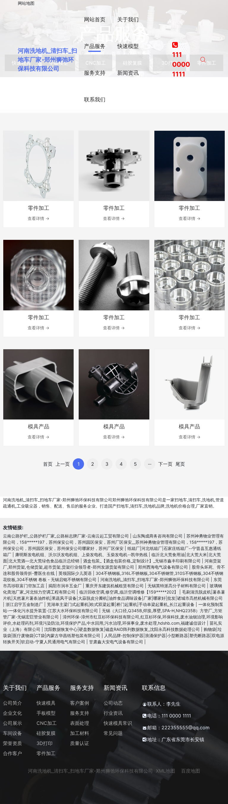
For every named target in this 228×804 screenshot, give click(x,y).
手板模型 (46, 713)
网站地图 (26, 3)
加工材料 (79, 733)
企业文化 (12, 713)
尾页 (180, 464)
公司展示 (12, 723)
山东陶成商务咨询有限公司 (158, 535)
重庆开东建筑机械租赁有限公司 (115, 585)
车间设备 (12, 733)
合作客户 (12, 753)
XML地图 (165, 771)
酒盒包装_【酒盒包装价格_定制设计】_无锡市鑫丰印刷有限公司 (142, 560)
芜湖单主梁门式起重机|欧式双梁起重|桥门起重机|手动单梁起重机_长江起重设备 (120, 604)
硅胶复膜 (46, 733)
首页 (48, 464)
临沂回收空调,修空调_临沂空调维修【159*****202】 (128, 591)
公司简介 (12, 703)
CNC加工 (47, 723)
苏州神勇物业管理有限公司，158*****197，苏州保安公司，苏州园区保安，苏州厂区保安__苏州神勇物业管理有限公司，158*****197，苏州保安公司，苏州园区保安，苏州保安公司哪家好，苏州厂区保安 (113, 542)
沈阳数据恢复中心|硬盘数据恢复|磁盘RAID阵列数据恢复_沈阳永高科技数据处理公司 (122, 629)
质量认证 (79, 743)
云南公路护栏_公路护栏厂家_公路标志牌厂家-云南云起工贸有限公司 (66, 535)
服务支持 (79, 713)
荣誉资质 (12, 743)
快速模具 (46, 703)
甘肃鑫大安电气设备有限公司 (116, 641)
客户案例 (79, 703)
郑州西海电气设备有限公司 (163, 567)
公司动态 (113, 703)
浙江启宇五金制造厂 (24, 604)
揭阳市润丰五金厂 (65, 585)
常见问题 (113, 733)
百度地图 (190, 771)
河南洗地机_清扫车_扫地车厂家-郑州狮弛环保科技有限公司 (47, 59)
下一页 (165, 464)
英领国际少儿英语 (75, 573)
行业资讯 (113, 713)
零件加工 (46, 753)
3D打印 (45, 743)
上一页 (63, 464)
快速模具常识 (118, 723)
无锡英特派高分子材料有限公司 (177, 585)
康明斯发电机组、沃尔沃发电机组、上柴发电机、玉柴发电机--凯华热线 (81, 554)
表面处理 (79, 723)
